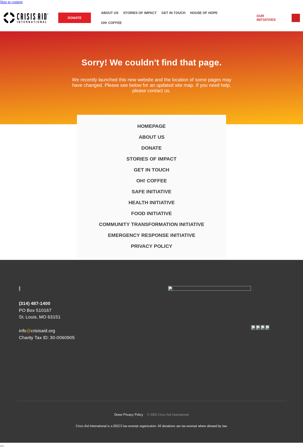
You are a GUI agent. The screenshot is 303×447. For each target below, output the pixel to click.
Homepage (151, 126)
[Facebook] (236, 380)
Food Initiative (151, 213)
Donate (151, 148)
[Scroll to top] (2, 446)
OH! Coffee (111, 23)
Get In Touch (173, 13)
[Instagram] (264, 380)
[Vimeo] (278, 380)
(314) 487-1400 (34, 303)
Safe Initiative (151, 191)
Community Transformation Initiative (151, 224)
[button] (265, 18)
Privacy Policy (151, 246)
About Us (109, 13)
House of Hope (204, 13)
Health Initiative (152, 202)
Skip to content (11, 2)
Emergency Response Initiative (151, 235)
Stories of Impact (140, 13)
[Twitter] (250, 380)
